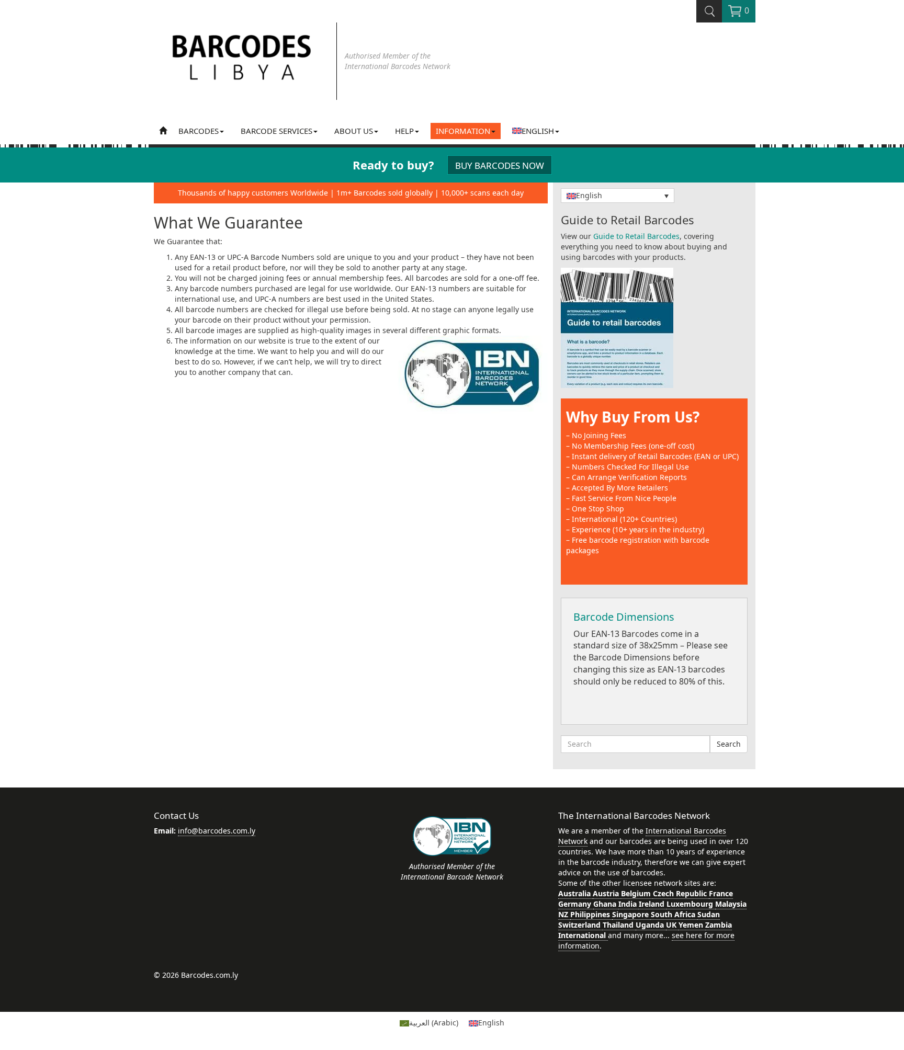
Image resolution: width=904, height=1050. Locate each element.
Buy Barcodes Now (499, 165)
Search (729, 744)
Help (404, 130)
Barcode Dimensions (623, 617)
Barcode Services (276, 130)
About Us (353, 130)
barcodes (198, 130)
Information (463, 130)
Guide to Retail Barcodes (636, 236)
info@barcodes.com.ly (216, 831)
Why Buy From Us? (632, 417)
